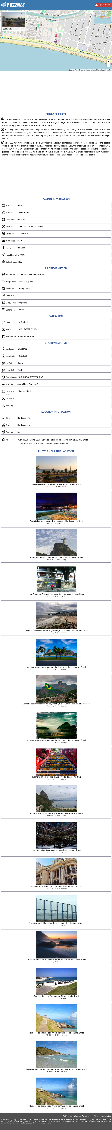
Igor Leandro (88, 70)
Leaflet (71, 70)
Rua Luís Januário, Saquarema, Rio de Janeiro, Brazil (56, 996)
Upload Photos (104, 5)
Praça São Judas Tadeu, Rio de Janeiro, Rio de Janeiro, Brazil (56, 557)
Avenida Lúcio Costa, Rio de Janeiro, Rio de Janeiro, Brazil (56, 484)
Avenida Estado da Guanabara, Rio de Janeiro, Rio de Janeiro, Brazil (57, 960)
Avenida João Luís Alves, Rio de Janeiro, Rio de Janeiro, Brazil (56, 813)
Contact (108, 1116)
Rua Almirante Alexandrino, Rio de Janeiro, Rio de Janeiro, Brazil (56, 594)
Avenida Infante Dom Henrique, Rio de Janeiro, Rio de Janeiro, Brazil (56, 667)
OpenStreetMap (106, 70)
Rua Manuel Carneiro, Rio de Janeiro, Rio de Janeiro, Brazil (57, 777)
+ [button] (108, 61)
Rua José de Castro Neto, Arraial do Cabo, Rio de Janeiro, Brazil (57, 1033)
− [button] (108, 65)
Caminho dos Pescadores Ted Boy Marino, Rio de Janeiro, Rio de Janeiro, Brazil (56, 631)
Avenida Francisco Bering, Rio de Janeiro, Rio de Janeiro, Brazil (56, 521)
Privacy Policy (99, 1116)
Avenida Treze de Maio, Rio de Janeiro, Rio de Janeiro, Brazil (56, 886)
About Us (77, 1116)
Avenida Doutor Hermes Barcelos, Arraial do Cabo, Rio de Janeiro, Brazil (56, 1069)
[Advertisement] (56, 92)
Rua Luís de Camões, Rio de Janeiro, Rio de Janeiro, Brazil (56, 850)
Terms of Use (87, 1116)
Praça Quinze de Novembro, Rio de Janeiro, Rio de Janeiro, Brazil (56, 923)
